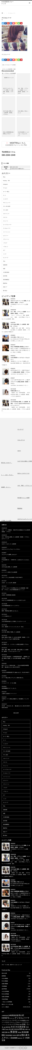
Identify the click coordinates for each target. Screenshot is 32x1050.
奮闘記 (7, 1029)
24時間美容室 (13, 1015)
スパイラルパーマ (7, 224)
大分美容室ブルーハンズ (7, 2)
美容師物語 (9, 1035)
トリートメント (6, 232)
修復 (21, 1024)
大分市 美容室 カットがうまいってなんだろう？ (23, 134)
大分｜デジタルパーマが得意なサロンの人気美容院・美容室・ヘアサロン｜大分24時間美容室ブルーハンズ (9, 65)
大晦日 (4, 1029)
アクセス (5, 188)
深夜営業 (4, 1032)
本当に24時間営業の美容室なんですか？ (20, 346)
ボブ (4, 250)
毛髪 (29, 1029)
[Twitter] (23, 1048)
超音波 (18, 1035)
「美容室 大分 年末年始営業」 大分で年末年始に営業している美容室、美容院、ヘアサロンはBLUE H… (20, 394)
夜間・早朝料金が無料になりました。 (10, 610)
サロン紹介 (5, 210)
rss (20, 1048)
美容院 (14, 1035)
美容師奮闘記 (6, 279)
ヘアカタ (6, 1022)
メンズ (4, 254)
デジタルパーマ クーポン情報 (9, 683)
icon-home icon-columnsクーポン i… (20, 374)
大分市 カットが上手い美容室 (9, 582)
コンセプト (5, 199)
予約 (4, 261)
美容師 (19, 1032)
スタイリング (6, 213)
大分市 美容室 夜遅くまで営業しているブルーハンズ (14, 621)
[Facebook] (25, 1048)
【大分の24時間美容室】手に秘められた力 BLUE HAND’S (15, 672)
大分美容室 (20, 1027)
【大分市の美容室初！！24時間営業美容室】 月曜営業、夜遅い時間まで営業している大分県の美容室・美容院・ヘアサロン (16, 658)
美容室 (13, 1031)
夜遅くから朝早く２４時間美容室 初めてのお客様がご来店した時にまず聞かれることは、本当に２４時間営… (20, 350)
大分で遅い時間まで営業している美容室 (11, 632)
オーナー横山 (6, 191)
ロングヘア (5, 257)
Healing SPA (6, 180)
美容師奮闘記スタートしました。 (9, 688)
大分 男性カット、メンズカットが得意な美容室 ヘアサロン (15, 644)
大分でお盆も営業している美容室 (9, 566)
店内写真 (5, 276)
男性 (8, 1032)
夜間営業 (8, 1027)
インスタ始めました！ (7, 616)
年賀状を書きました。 (16, 390)
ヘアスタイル (24, 1022)
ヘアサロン (17, 1022)
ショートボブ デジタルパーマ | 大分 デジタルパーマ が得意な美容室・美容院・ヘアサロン (20, 381)
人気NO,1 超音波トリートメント (9, 693)
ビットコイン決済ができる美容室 (9, 572)
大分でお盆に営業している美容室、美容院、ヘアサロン (8, 112)
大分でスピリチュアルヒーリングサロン (11, 549)
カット (4, 195)
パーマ (14, 1020)
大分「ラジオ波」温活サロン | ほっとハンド (12, 964)
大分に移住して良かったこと (17, 337)
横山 (24, 1029)
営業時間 (5, 265)
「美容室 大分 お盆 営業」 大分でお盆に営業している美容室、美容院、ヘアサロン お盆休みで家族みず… (16, 330)
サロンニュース (6, 202)
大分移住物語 (6, 272)
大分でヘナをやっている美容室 (9, 544)
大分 (13, 1027)
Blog (4, 177)
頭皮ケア (5, 287)
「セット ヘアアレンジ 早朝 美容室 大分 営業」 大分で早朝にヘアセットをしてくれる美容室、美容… (16, 317)
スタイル (5, 217)
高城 (12, 1038)
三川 (15, 1024)
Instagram (5, 184)
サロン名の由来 (6, 206)
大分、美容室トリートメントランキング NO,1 (13, 626)
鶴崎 (15, 1038)
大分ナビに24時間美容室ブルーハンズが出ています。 (14, 600)
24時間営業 (5, 1015)
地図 (4, 268)
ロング (12, 1024)
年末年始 (16, 1029)
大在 (27, 1027)
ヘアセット (5, 246)
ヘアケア (5, 243)
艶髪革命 (5, 283)
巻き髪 (11, 1029)
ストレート (5, 221)
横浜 (27, 1029)
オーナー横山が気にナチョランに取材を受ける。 (13, 677)
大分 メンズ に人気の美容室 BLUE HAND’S (12, 577)
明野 (20, 1029)
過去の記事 (16, 713)
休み (18, 1024)
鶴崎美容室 (20, 1038)
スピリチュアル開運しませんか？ (9, 554)
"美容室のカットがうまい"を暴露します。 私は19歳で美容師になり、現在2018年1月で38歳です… (16, 363)
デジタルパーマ (6, 228)
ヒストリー (5, 235)
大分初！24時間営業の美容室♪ (9, 595)
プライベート (6, 239)
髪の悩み (5, 290)
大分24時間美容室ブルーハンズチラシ (10, 605)
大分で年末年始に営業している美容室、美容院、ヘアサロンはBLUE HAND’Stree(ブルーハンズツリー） (20, 403)
